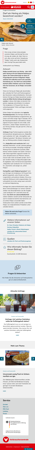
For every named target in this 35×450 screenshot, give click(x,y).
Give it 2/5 (9, 251)
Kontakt (5, 404)
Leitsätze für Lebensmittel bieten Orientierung (17, 232)
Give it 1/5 (8, 251)
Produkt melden (29, 31)
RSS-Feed (6, 409)
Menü (32, 7)
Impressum (17, 447)
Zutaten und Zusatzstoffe (17, 316)
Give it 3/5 (11, 251)
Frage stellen (29, 21)
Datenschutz (9, 447)
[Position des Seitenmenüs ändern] (22, 26)
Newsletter (29, 449)
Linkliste (5, 411)
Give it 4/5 (12, 251)
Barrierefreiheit (25, 447)
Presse (5, 413)
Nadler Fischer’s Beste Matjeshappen (18, 229)
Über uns (6, 407)
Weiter (33, 358)
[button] (17, 31)
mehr (17, 335)
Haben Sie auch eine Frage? (13, 211)
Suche (29, 7)
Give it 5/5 (13, 251)
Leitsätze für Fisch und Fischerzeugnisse (19, 241)
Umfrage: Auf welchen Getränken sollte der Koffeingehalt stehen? (17, 320)
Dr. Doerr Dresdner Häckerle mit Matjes (19, 225)
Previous (2, 358)
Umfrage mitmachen (30, 26)
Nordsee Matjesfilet (13, 227)
